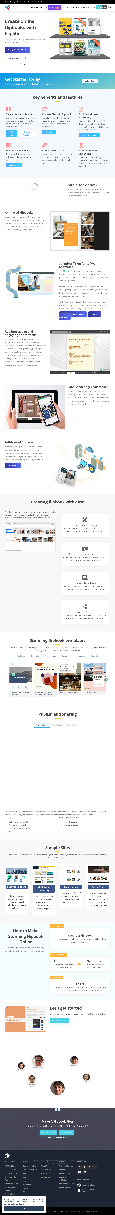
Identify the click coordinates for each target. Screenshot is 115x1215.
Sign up (98, 7)
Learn (25, 1177)
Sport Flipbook (73, 725)
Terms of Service (66, 1166)
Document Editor (11, 1184)
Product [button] (34, 7)
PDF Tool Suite (10, 1166)
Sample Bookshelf (89, 135)
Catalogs (65, 656)
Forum (25, 1173)
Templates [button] (83, 7)
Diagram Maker (11, 1173)
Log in (104, 7)
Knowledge (27, 1184)
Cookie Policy (24, 1204)
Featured (21, 656)
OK (24, 1208)
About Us (44, 1166)
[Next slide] (107, 680)
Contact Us (45, 1177)
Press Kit (44, 1173)
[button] (43, 7)
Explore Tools (89, 81)
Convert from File (14, 58)
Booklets (35, 656)
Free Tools (27, 1188)
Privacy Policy (64, 1173)
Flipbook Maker (11, 1170)
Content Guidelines (76, 1211)
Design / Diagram (30, 1170)
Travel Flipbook (42, 725)
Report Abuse (64, 1187)
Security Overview (66, 1184)
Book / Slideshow (30, 1166)
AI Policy (62, 1170)
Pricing (92, 7)
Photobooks (50, 656)
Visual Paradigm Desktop (32, 2)
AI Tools (54, 8)
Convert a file (66, 1132)
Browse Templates (27, 133)
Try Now (11, 133)
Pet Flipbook (58, 725)
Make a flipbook (48, 1132)
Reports (94, 656)
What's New (46, 1170)
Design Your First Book (17, 50)
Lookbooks (80, 656)
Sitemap (26, 1192)
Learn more (14, 165)
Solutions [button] (75, 7)
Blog (25, 1181)
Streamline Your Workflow (73, 314)
